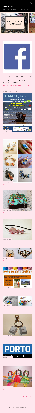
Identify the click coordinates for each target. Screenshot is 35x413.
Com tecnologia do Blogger (19, 407)
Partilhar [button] (5, 85)
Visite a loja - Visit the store (17, 76)
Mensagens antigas (26, 396)
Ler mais (29, 85)
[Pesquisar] (31, 3)
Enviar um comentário (15, 85)
